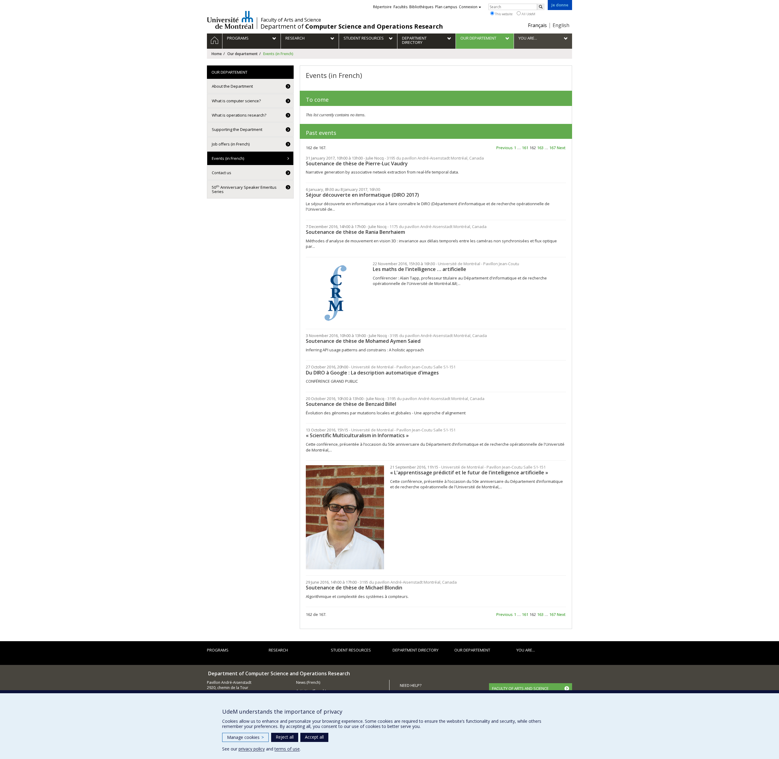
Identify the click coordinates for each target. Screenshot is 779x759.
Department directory (415, 650)
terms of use (287, 749)
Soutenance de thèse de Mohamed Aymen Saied (363, 341)
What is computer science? (236, 101)
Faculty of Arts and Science (291, 19)
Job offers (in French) (231, 144)
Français (537, 25)
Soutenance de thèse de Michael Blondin (354, 587)
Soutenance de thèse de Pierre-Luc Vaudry (357, 163)
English (561, 25)
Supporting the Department (237, 129)
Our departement (242, 53)
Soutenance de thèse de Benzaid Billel (351, 404)
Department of (351, 26)
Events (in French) (228, 158)
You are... (525, 650)
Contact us (221, 172)
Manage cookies (245, 737)
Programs (218, 650)
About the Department (232, 86)
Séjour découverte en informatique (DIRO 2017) (362, 195)
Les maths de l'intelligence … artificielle (419, 269)
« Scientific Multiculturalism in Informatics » (357, 435)
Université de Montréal (230, 20)
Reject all (285, 737)
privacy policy (252, 749)
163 (540, 147)
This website (503, 14)
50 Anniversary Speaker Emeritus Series (244, 189)
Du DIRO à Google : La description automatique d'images (372, 372)
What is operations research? (239, 115)
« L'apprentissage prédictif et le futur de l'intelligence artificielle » (469, 472)
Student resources (351, 650)
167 (552, 147)
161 (525, 147)
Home (216, 53)
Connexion (468, 6)
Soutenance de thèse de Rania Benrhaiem (355, 232)
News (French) (308, 682)
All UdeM (528, 14)
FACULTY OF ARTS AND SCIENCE (520, 688)
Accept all (314, 737)
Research (278, 650)
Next (561, 147)
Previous (504, 147)
